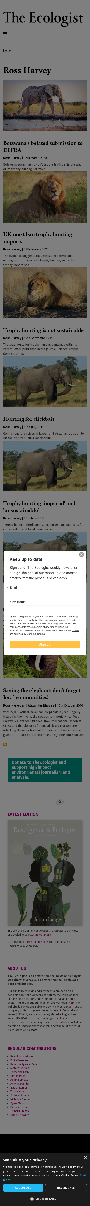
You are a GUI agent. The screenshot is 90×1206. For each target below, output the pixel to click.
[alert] (45, 1179)
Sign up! (45, 644)
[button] (45, 1199)
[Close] (81, 554)
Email (14, 587)
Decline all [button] (66, 1188)
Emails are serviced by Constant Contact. (44, 631)
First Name (18, 601)
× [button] (85, 1157)
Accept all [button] (23, 1188)
